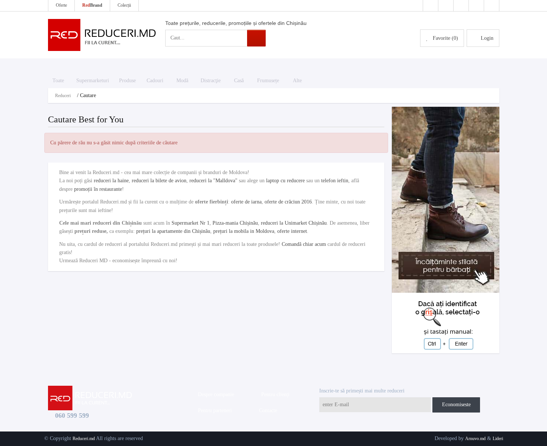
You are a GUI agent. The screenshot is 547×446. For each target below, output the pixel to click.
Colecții (124, 5)
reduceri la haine (111, 180)
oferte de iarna (246, 202)
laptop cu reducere (285, 180)
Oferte (61, 5)
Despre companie (214, 394)
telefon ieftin (334, 180)
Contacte (266, 410)
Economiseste (456, 404)
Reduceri (63, 95)
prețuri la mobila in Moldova (243, 231)
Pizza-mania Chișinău (235, 223)
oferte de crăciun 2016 (288, 202)
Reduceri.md (84, 438)
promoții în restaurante (98, 189)
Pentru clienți (274, 394)
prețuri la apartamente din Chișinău (173, 231)
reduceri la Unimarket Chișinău (294, 223)
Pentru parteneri (213, 410)
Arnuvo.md (475, 438)
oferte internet (292, 231)
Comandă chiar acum (304, 244)
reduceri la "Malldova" (213, 180)
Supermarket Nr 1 (190, 223)
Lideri (498, 438)
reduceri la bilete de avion (159, 180)
